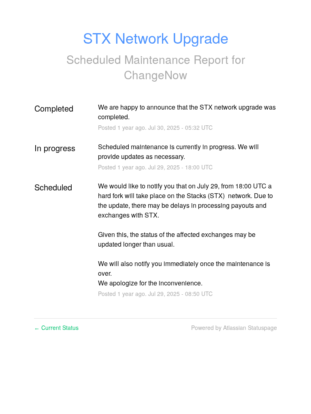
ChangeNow (155, 74)
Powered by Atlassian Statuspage (234, 327)
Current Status (56, 327)
